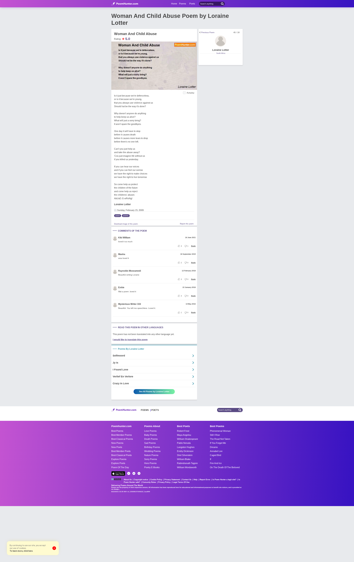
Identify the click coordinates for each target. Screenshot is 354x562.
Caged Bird (215, 455)
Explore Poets (118, 463)
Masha (121, 254)
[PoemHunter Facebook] (128, 473)
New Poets (116, 447)
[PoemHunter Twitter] (133, 473)
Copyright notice (141, 480)
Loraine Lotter (122, 204)
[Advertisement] (41, 533)
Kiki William (124, 237)
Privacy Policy (164, 482)
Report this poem (187, 224)
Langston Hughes (185, 447)
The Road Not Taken (220, 439)
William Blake (184, 459)
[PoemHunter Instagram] (138, 473)
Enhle (121, 287)
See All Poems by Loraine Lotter (154, 391)
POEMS (145, 410)
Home (174, 3)
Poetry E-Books (152, 467)
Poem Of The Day (120, 467)
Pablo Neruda (184, 443)
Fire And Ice (216, 463)
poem (117, 216)
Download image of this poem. (126, 224)
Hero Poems (150, 463)
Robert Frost (183, 431)
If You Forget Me (218, 443)
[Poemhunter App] (118, 473)
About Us (128, 480)
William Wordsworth (187, 467)
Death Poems (151, 439)
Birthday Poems (152, 447)
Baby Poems (150, 435)
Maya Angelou (184, 435)
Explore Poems (118, 459)
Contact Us (186, 480)
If (210, 459)
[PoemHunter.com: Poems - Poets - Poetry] (124, 3)
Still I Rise (215, 435)
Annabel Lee (216, 451)
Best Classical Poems (122, 439)
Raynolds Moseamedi (129, 271)
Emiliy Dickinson (185, 451)
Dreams (214, 447)
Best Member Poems (121, 435)
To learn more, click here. (21, 551)
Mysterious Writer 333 (129, 304)
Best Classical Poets (121, 455)
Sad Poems (150, 443)
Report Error (205, 480)
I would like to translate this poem (130, 339)
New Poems (117, 443)
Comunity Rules (149, 482)
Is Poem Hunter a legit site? (224, 480)
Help (195, 480)
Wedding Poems (152, 451)
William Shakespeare (187, 439)
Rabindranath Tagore (187, 463)
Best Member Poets (121, 451)
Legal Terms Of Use (181, 482)
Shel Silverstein (184, 455)
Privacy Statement (172, 480)
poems (125, 216)
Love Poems (150, 431)
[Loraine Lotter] (220, 41)
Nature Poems (151, 455)
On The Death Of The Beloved (225, 467)
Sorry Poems (150, 459)
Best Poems (117, 431)
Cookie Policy (156, 480)
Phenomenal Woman (220, 431)
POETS (155, 410)
